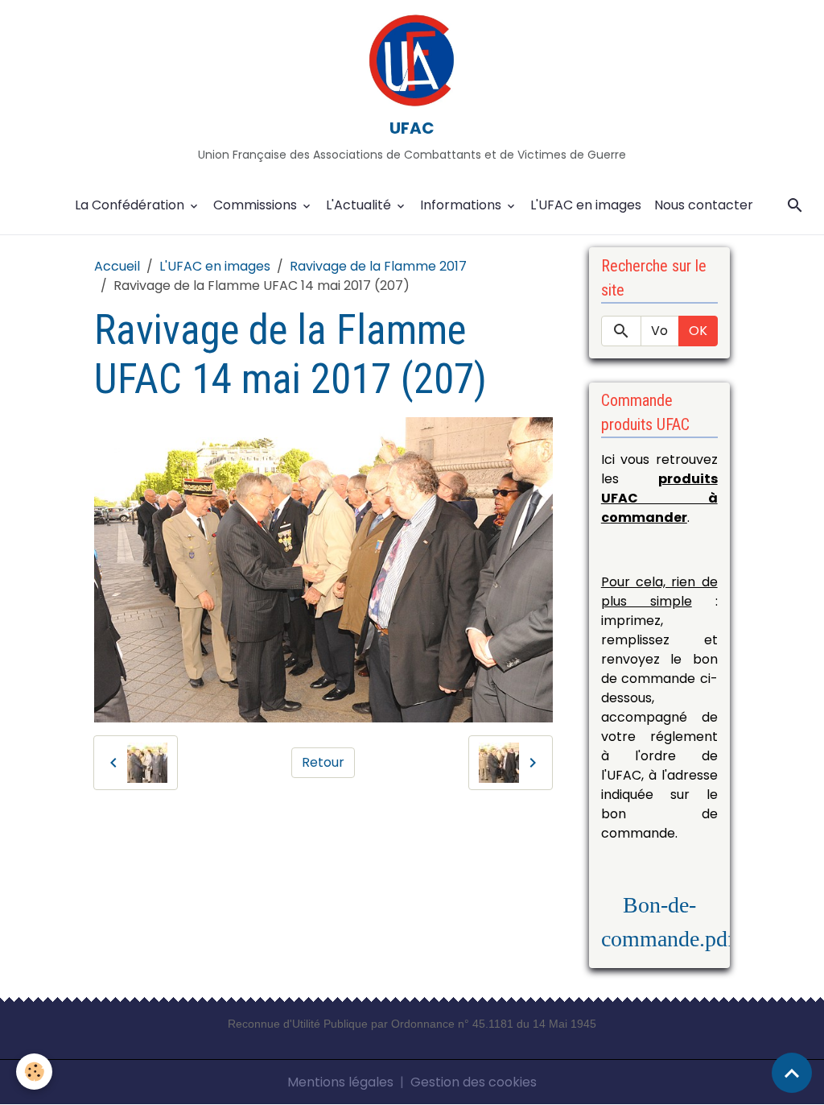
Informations (462, 205)
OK (698, 330)
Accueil (117, 266)
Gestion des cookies (473, 1082)
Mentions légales (340, 1082)
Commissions (256, 205)
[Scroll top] (792, 1073)
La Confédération (131, 205)
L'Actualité (360, 205)
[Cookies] (34, 1071)
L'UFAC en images (585, 205)
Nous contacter (703, 205)
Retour (323, 762)
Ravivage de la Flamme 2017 (378, 266)
